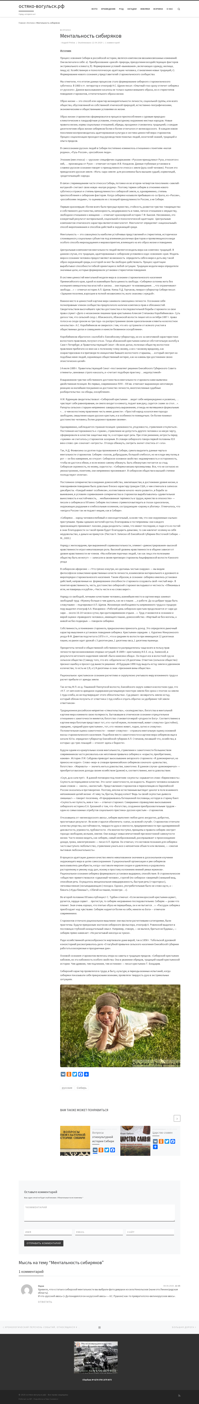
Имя (28, 1232)
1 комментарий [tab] (31, 1271)
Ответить (45, 1302)
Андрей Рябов (68, 43)
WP (30, 1399)
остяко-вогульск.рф (36, 1395)
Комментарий (36, 1207)
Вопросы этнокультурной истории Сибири (103, 1137)
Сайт (131, 1232)
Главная (22, 23)
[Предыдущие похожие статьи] (170, 1118)
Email (80, 1232)
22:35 (177, 1286)
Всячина (31, 23)
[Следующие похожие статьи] (177, 1118)
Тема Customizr (51, 1399)
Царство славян (162, 1132)
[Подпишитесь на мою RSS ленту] (179, 1395)
